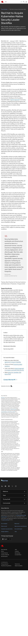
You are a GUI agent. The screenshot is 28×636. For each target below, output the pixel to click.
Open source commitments (21, 526)
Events (2, 551)
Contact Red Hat (4, 553)
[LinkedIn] (2, 486)
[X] (12, 486)
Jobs (16, 531)
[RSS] (11, 386)
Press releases (4, 9)
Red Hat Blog (17, 553)
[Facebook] (9, 486)
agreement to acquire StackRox (13, 362)
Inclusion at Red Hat (5, 554)
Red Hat (2, 397)
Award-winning (13, 409)
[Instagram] (16, 486)
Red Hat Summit (4, 556)
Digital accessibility (18, 565)
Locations (17, 551)
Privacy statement (4, 564)
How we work (4, 526)
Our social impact (18, 529)
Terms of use (17, 564)
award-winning (5, 519)
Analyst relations (4, 531)
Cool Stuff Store (18, 554)
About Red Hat (4, 549)
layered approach (15, 99)
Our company (4, 523)
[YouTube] (5, 486)
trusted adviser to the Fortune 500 (8, 411)
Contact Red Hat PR (9, 379)
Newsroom (17, 523)
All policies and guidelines (6, 565)
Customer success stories (6, 529)
